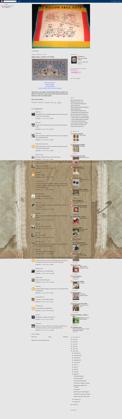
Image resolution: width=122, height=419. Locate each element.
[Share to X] (57, 102)
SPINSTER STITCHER (79, 145)
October (76, 358)
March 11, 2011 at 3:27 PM (44, 159)
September (76, 360)
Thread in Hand (77, 239)
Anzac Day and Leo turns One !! (84, 244)
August (76, 362)
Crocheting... (82, 282)
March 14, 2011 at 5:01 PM (44, 319)
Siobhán (38, 277)
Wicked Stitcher (77, 292)
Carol (37, 213)
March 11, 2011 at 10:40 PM (45, 209)
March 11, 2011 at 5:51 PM (44, 177)
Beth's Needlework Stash (79, 156)
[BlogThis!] (55, 102)
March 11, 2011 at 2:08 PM (44, 129)
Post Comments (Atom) (43, 340)
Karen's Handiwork (78, 200)
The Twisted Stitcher (78, 228)
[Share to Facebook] (59, 102)
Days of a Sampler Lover (79, 254)
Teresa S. (82, 56)
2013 (74, 346)
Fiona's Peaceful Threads (79, 243)
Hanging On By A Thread (79, 217)
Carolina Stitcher (77, 276)
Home (50, 337)
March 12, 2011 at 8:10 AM (44, 237)
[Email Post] (51, 102)
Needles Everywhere (40, 144)
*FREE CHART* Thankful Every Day (84, 267)
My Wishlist (35, 51)
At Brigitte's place (77, 327)
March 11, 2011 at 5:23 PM (44, 168)
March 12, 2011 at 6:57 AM (44, 228)
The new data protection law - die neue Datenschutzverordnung (81, 329)
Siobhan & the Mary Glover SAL (81, 396)
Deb (37, 224)
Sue (36, 314)
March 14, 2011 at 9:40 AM (44, 310)
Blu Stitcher (38, 193)
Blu (36, 233)
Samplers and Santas (78, 133)
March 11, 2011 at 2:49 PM (44, 140)
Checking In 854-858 (84, 190)
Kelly (37, 112)
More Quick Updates (79, 376)
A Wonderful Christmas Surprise (84, 294)
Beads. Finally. (83, 135)
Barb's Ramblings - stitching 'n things (80, 315)
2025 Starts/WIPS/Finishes (78, 202)
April (75, 371)
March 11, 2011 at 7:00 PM (44, 189)
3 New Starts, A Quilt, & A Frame (81, 383)
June (75, 367)
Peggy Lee (38, 154)
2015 (74, 342)
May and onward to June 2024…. (84, 230)
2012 (74, 348)
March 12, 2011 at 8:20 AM (44, 254)
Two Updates (77, 389)
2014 (74, 344)
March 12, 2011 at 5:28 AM (44, 220)
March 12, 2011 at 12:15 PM (45, 282)
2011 (74, 351)
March (76, 374)
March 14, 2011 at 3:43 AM (44, 293)
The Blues (82, 168)
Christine (38, 268)
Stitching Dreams (77, 178)
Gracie (37, 172)
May (75, 369)
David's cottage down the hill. (80, 303)
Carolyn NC (38, 297)
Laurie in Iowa (39, 163)
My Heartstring (77, 265)
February (76, 399)
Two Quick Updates (78, 378)
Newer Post (34, 337)
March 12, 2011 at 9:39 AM (44, 264)
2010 (74, 404)
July (75, 365)
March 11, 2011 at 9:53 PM (44, 198)
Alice (37, 286)
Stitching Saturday (83, 207)
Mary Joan (38, 241)
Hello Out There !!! (84, 218)
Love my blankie (83, 255)
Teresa (37, 133)
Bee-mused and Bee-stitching (80, 189)
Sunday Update (76, 277)
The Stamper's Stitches (78, 281)
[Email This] (54, 102)
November (76, 355)
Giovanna (38, 306)
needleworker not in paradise (80, 205)
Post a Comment (35, 334)
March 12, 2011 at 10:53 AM (45, 273)
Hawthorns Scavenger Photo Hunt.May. (84, 318)
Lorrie (37, 323)
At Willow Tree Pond (61, 7)
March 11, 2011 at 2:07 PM (44, 118)
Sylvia (37, 202)
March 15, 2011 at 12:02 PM (45, 330)
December (76, 353)
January (76, 401)
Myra (37, 122)
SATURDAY (82, 146)
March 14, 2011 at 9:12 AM (44, 302)
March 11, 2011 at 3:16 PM (44, 150)
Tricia (37, 258)
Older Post (65, 337)
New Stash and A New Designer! (81, 392)
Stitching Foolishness (78, 167)
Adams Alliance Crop (84, 157)
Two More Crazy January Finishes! (82, 394)
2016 (74, 339)
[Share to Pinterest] (60, 102)
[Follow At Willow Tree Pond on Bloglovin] (76, 73)
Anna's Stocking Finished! (80, 381)
